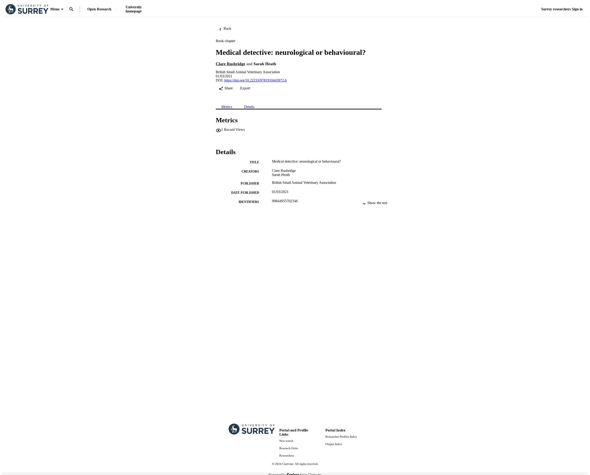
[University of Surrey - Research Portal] (27, 9)
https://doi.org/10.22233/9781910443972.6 (255, 80)
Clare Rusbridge (230, 64)
